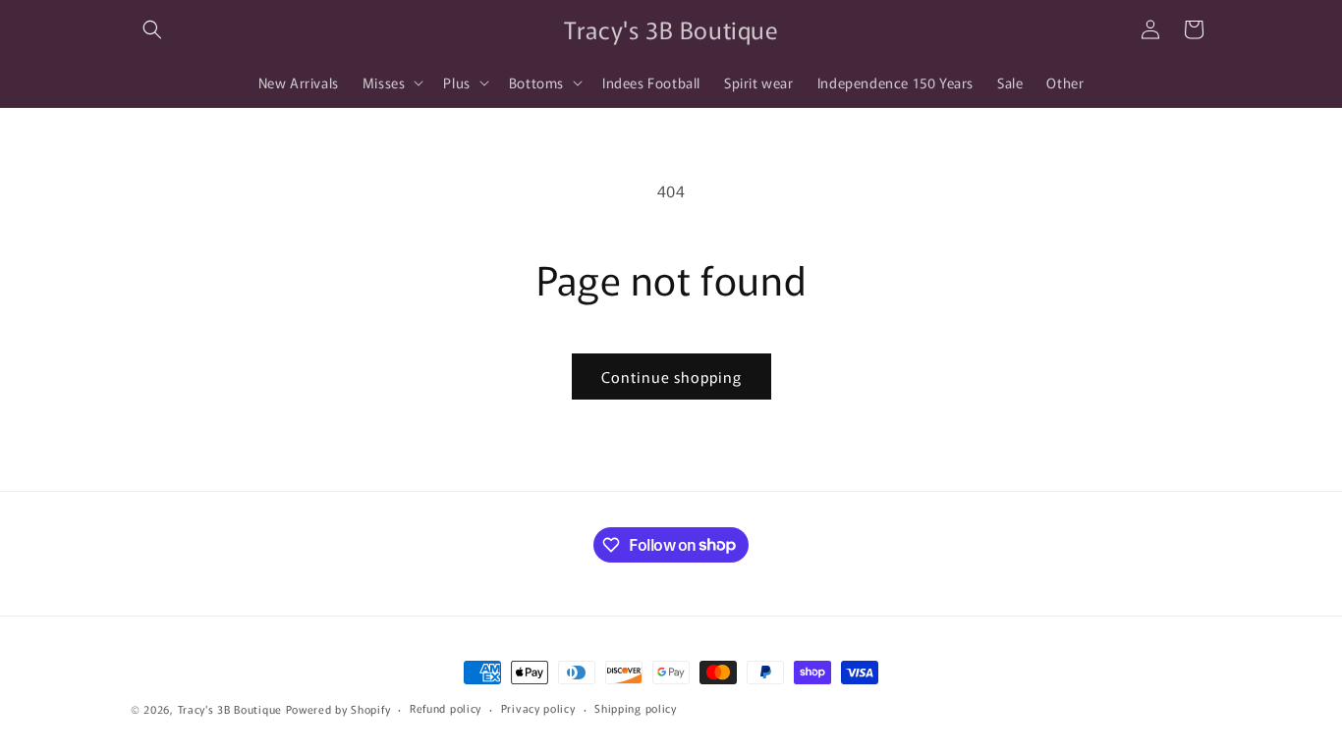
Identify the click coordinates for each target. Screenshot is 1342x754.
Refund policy (445, 708)
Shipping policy (635, 708)
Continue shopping (671, 376)
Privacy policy (538, 708)
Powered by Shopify (338, 709)
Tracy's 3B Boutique (230, 709)
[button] (152, 29)
